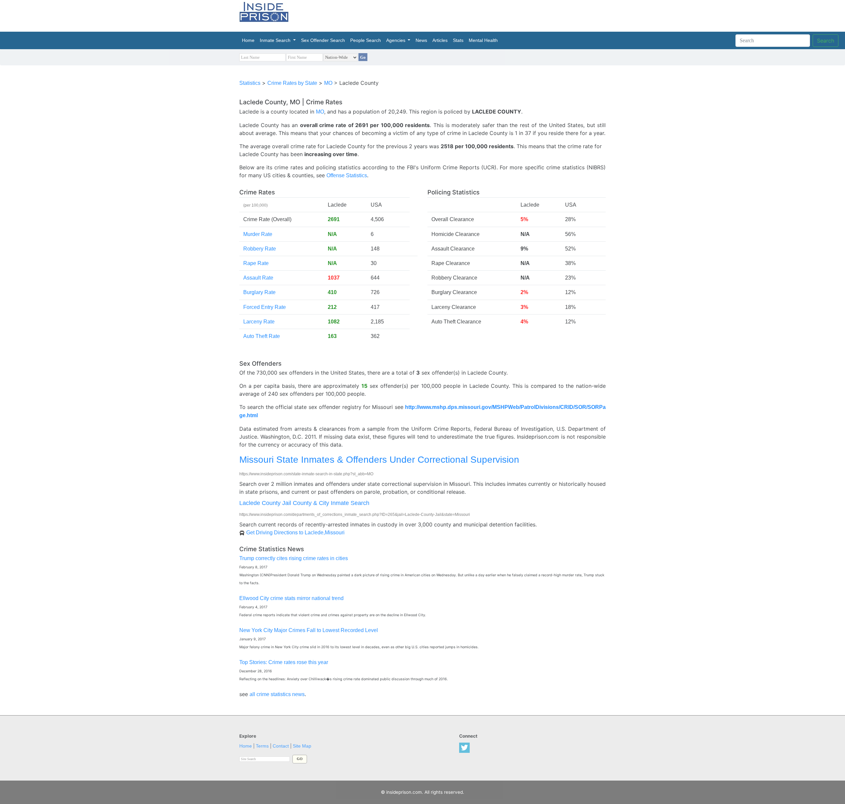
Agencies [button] (396, 40)
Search (825, 40)
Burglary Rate (259, 292)
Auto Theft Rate (261, 336)
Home (249, 40)
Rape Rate (256, 263)
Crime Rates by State (292, 83)
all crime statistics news (277, 694)
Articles (440, 40)
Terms (262, 746)
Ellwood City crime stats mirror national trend (291, 598)
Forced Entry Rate (264, 307)
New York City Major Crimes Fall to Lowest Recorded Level (308, 630)
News (421, 40)
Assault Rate (258, 278)
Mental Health (483, 40)
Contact (281, 746)
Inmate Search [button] (276, 40)
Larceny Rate (259, 321)
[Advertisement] (453, 15)
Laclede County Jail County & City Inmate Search (304, 502)
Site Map (302, 746)
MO (328, 83)
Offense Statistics (346, 175)
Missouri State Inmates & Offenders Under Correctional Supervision (379, 459)
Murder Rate (257, 234)
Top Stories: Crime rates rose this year (283, 662)
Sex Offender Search (323, 40)
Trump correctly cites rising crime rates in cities (293, 558)
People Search (365, 40)
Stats (458, 40)
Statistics (249, 83)
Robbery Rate (259, 248)
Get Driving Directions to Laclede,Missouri (295, 532)
